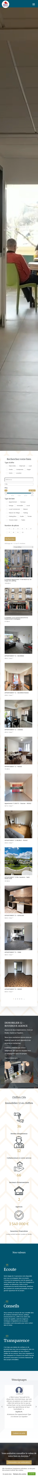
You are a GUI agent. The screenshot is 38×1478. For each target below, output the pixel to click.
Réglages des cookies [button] (19, 1474)
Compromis (19, 469)
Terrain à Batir (13, 520)
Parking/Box (12, 516)
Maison (25, 509)
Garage (11, 505)
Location (18, 473)
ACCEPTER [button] (31, 1474)
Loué (30, 466)
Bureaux (23, 502)
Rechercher (10, 539)
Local (28, 505)
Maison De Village (14, 513)
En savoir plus (7, 1474)
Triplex (23, 520)
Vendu (11, 469)
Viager (29, 469)
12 (22, 532)
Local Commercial (14, 509)
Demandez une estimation (19, 1462)
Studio (22, 516)
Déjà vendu (12, 466)
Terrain (29, 516)
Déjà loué (22, 466)
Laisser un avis (19, 1433)
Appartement (13, 502)
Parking (25, 513)
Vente (10, 473)
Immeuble (20, 505)
